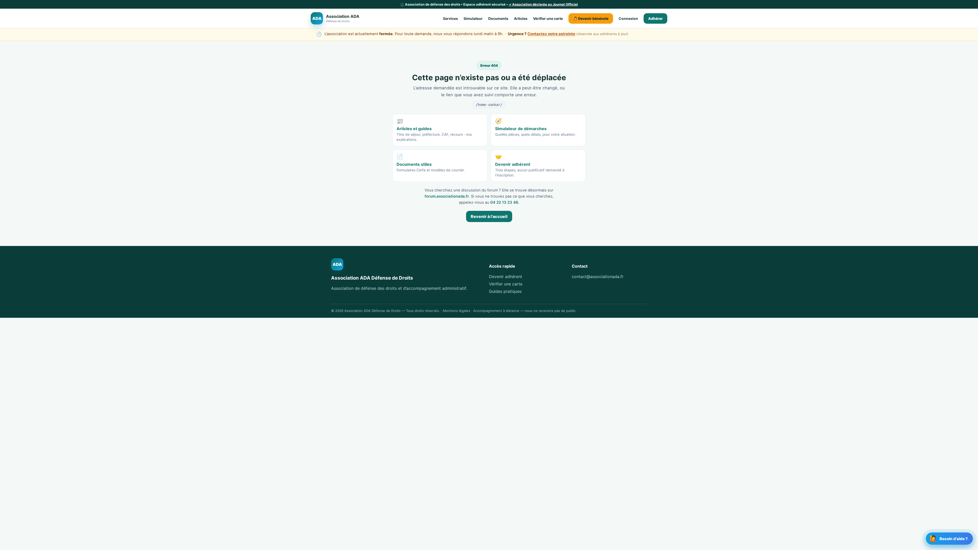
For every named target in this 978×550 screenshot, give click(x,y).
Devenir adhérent (505, 276)
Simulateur (473, 18)
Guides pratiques (505, 291)
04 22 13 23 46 (504, 202)
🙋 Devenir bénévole (590, 18)
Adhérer (655, 18)
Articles (520, 18)
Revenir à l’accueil (489, 216)
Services (450, 18)
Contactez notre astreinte (551, 34)
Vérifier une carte (548, 18)
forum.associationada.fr (447, 196)
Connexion (628, 18)
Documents (498, 18)
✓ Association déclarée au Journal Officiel (543, 4)
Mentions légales (456, 311)
